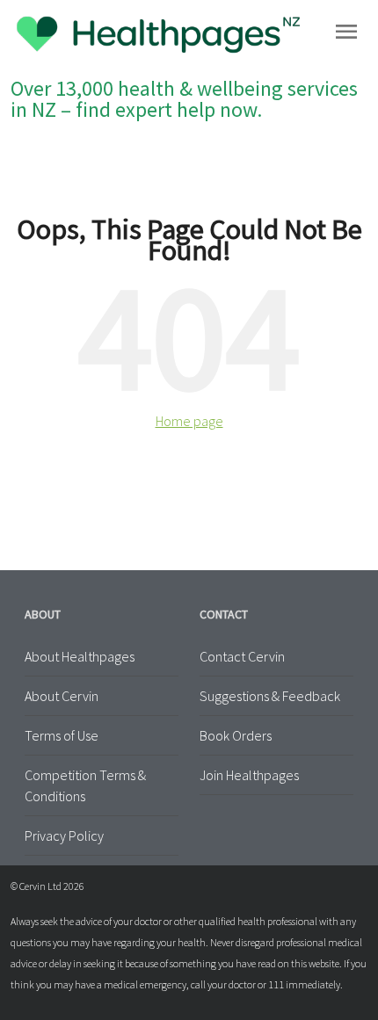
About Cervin (61, 696)
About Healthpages (79, 656)
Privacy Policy (64, 835)
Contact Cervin (242, 656)
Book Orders (236, 735)
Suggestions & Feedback (270, 696)
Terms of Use (61, 735)
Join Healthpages (249, 775)
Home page (189, 421)
